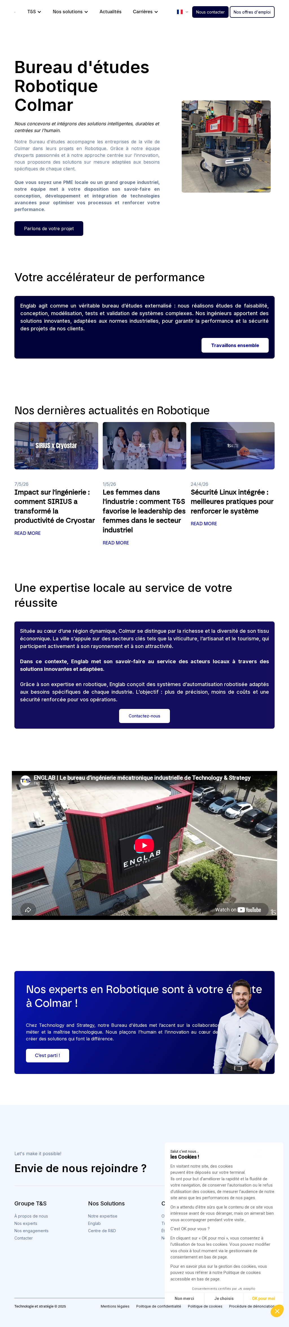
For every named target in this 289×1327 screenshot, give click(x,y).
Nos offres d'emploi (252, 12)
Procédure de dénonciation (252, 1306)
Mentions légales (115, 1306)
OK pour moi (263, 1298)
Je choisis (224, 1298)
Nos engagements (31, 1230)
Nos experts (25, 1223)
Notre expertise (102, 1216)
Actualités (111, 11)
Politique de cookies (205, 1306)
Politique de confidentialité (158, 1306)
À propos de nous (31, 1216)
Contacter (23, 1238)
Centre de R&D (102, 1230)
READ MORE (27, 533)
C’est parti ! (47, 1055)
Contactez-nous (144, 716)
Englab (94, 1223)
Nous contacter (210, 12)
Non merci (184, 1298)
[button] (277, 1311)
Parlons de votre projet (49, 228)
